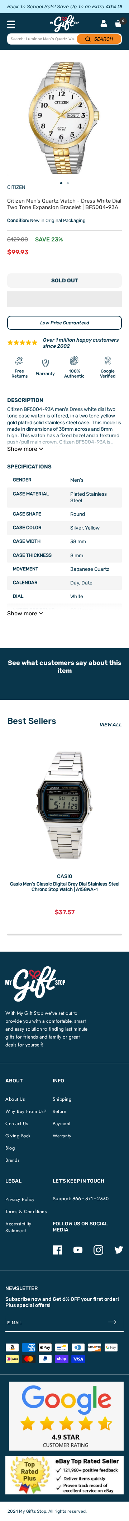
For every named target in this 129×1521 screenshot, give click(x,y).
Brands (12, 1160)
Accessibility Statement (18, 1227)
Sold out (64, 280)
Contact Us (16, 1123)
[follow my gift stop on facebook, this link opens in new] (57, 1253)
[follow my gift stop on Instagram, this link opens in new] (98, 1253)
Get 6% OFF (66, 1299)
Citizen (16, 187)
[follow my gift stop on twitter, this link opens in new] (119, 1253)
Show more (22, 448)
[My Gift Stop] (35, 969)
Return (59, 1111)
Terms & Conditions (26, 1211)
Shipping (62, 1099)
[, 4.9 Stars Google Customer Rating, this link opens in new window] (66, 1416)
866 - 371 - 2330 (90, 1198)
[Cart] (118, 23)
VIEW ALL (111, 725)
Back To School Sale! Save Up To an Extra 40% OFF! (67, 7)
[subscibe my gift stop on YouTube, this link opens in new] (78, 1253)
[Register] (112, 1323)
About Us (15, 1099)
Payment (62, 1123)
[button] (64, 299)
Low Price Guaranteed (64, 322)
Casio (64, 876)
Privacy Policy (19, 1199)
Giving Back (18, 1135)
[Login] (104, 24)
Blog (10, 1148)
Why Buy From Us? (25, 1111)
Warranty (62, 1135)
